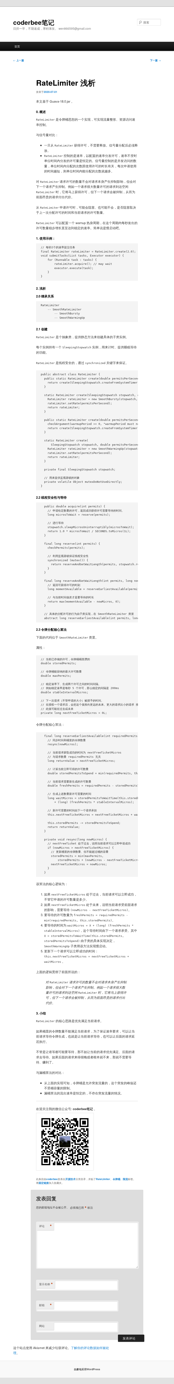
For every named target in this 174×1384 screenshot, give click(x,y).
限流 (125, 1179)
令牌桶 (116, 1179)
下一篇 (155, 60)
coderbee (52, 1179)
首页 (17, 46)
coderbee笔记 (33, 22)
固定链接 (44, 1183)
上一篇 (18, 60)
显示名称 (46, 1284)
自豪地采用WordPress (87, 1369)
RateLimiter (103, 1179)
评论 (45, 1226)
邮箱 (45, 1305)
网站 (42, 1326)
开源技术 (70, 1179)
